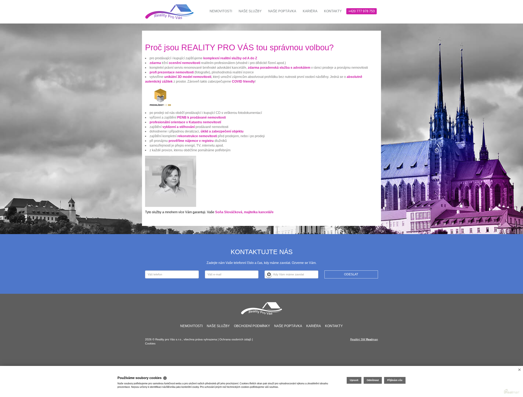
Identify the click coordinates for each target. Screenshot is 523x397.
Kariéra (310, 11)
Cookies (150, 343)
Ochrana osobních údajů (235, 339)
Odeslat (351, 274)
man (372, 339)
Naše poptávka (282, 11)
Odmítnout (373, 380)
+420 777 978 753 (361, 11)
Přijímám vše (394, 380)
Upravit (354, 380)
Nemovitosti (221, 11)
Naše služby (250, 11)
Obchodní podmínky (252, 326)
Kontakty (333, 11)
